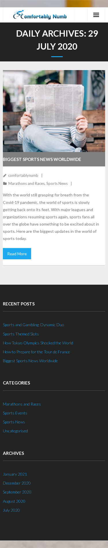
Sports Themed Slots (21, 333)
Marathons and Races (26, 183)
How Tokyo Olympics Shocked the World (38, 342)
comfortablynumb (23, 175)
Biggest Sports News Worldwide (42, 159)
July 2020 (11, 510)
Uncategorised (15, 430)
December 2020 (17, 483)
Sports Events (15, 412)
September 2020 (17, 491)
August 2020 (14, 501)
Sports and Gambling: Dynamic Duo (33, 324)
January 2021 (15, 474)
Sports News (57, 183)
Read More (17, 253)
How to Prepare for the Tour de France (36, 351)
